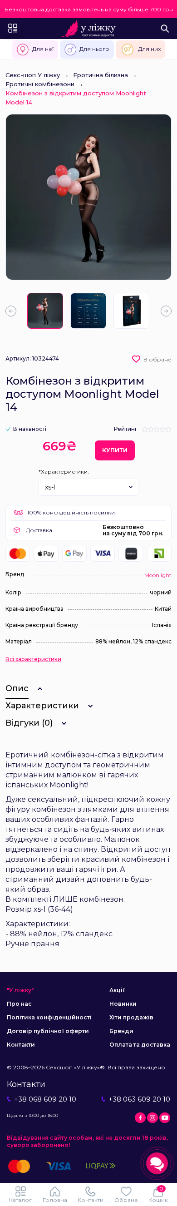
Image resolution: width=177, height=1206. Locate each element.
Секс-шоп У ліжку (32, 75)
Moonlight (158, 575)
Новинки (123, 1003)
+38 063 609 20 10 (139, 1099)
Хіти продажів (131, 1017)
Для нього (94, 48)
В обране (157, 359)
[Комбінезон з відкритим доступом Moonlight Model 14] (45, 310)
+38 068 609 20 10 (45, 1099)
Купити (115, 450)
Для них (149, 48)
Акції (117, 990)
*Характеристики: (64, 471)
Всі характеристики (33, 659)
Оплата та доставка (139, 1044)
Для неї (43, 48)
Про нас (19, 1003)
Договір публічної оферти (48, 1031)
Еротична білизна (100, 75)
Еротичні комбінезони (39, 84)
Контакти (21, 1044)
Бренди (121, 1031)
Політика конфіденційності (49, 1017)
